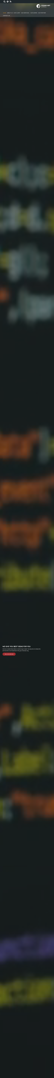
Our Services (25, 12)
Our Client (17, 12)
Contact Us (6, 15)
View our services (9, 654)
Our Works (34, 12)
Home (4, 12)
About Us (10, 12)
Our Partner (42, 12)
